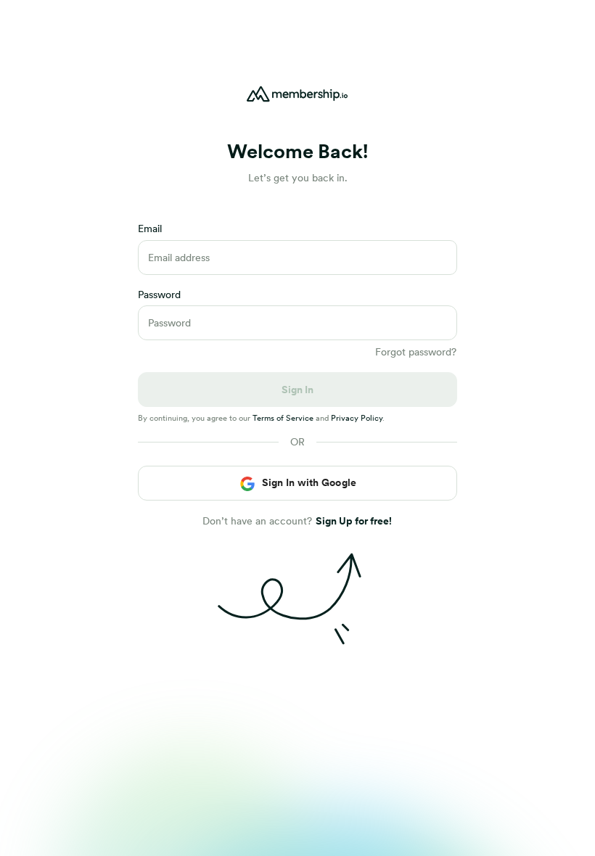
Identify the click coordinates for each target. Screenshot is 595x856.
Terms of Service (283, 418)
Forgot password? (415, 352)
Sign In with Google (309, 482)
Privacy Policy (356, 418)
